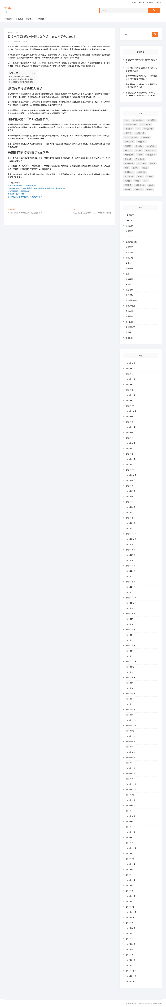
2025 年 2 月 (131, 454)
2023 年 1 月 (131, 587)
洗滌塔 (135, 168)
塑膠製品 (129, 247)
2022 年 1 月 (131, 651)
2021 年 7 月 (131, 683)
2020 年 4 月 (131, 763)
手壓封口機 (140, 159)
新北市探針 (129, 163)
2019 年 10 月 (131, 795)
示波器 (140, 176)
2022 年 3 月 (131, 640)
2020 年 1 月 (131, 779)
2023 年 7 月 (131, 555)
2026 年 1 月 (131, 395)
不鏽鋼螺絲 (145, 137)
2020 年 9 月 (131, 736)
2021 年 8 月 (131, 678)
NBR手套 (128, 133)
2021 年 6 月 (131, 688)
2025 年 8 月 (131, 422)
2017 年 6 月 (131, 939)
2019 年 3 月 (131, 832)
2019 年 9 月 (131, 800)
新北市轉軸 (142, 163)
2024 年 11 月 (131, 470)
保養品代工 (142, 142)
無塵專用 (129, 290)
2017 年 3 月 (131, 955)
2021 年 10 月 (131, 667)
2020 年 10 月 (131, 731)
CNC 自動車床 (145, 124)
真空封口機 (129, 176)
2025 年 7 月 (131, 427)
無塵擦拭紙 (142, 172)
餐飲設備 (129, 338)
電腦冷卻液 (130, 327)
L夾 (138, 129)
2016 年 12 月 (131, 971)
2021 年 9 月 (131, 672)
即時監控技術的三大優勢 (20, 77)
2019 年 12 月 (131, 784)
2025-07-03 (13, 33)
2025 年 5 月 (131, 438)
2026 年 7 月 (131, 369)
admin (15, 41)
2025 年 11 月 (131, 406)
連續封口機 (140, 185)
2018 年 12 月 (131, 848)
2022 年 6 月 (131, 624)
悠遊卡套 (128, 159)
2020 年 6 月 (131, 752)
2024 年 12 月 (131, 465)
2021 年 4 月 (131, 699)
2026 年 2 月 (131, 390)
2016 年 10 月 (131, 981)
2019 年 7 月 (131, 811)
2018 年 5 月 (131, 880)
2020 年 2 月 (131, 774)
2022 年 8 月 (131, 614)
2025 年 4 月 (131, 443)
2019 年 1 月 (131, 843)
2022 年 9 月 (131, 608)
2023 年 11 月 (131, 534)
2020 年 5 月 (131, 758)
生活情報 (158, 2)
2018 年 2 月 (131, 896)
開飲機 (151, 185)
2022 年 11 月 (131, 598)
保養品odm (129, 142)
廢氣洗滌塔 (151, 155)
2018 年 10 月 (131, 859)
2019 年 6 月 (131, 816)
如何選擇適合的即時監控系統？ (23, 79)
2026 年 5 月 (131, 379)
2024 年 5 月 (131, 502)
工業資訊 (133, 2)
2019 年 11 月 (131, 790)
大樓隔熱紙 (129, 155)
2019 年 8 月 (131, 806)
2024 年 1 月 (131, 523)
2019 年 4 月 (131, 827)
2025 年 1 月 (131, 459)
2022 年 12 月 (131, 592)
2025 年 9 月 (131, 417)
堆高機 (138, 150)
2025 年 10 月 (131, 411)
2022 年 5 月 (131, 630)
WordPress (158, 1003)
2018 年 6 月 (131, 875)
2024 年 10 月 (131, 475)
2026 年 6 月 (131, 374)
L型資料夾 (128, 129)
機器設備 (129, 268)
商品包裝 (129, 236)
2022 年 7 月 (131, 619)
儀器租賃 (128, 146)
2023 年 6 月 (131, 560)
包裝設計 (139, 146)
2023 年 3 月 (131, 576)
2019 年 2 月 (131, 838)
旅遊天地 (150, 2)
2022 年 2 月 (131, 646)
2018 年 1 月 (131, 902)
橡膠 (126, 168)
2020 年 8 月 (131, 742)
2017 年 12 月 (131, 907)
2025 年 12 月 (131, 401)
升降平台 (128, 150)
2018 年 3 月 (131, 891)
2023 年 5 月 (131, 566)
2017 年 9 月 (131, 923)
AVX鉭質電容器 (130, 124)
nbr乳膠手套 (148, 129)
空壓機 (149, 176)
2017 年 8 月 (131, 928)
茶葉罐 (137, 181)
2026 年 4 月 (131, 385)
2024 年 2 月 (131, 518)
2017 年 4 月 (131, 949)
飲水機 (149, 189)
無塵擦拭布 (129, 172)
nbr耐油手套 (140, 133)
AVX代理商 (151, 120)
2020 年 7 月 (131, 747)
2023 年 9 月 (131, 544)
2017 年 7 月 (131, 934)
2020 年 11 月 (131, 726)
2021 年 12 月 (131, 656)
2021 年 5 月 (131, 694)
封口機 (140, 155)
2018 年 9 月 (131, 864)
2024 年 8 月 (131, 486)
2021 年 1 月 (131, 715)
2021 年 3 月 (131, 704)
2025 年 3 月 (131, 449)
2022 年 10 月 (131, 603)
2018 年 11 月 (131, 854)
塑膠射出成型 (150, 150)
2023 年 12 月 (131, 528)
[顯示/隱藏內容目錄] (32, 73)
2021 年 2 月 (131, 710)
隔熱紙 (127, 189)
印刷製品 (129, 231)
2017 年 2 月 (131, 960)
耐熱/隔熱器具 (131, 306)
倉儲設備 (129, 226)
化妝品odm (151, 146)
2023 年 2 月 (131, 582)
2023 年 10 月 (131, 539)
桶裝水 (152, 163)
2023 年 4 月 (131, 571)
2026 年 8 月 (131, 363)
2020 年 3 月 (131, 768)
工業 (7, 9)
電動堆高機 (138, 189)
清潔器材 (129, 279)
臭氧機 (127, 181)
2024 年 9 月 (131, 481)
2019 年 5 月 (131, 822)
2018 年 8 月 (131, 870)
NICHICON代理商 (131, 137)
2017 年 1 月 (131, 965)
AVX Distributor (138, 120)
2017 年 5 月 (131, 944)
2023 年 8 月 (131, 550)
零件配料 (129, 322)
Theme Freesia (143, 1003)
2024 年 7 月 (131, 491)
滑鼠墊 (144, 168)
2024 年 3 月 (131, 512)
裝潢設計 (141, 2)
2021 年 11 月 (131, 662)
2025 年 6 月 (131, 433)
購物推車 (128, 185)
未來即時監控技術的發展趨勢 (22, 82)
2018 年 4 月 (131, 886)
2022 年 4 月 (131, 635)
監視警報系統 (131, 300)
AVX (126, 120)
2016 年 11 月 (131, 976)
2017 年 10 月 (131, 918)
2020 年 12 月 (131, 720)
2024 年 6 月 (131, 497)
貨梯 (145, 181)
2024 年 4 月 (131, 507)
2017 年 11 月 (131, 912)
